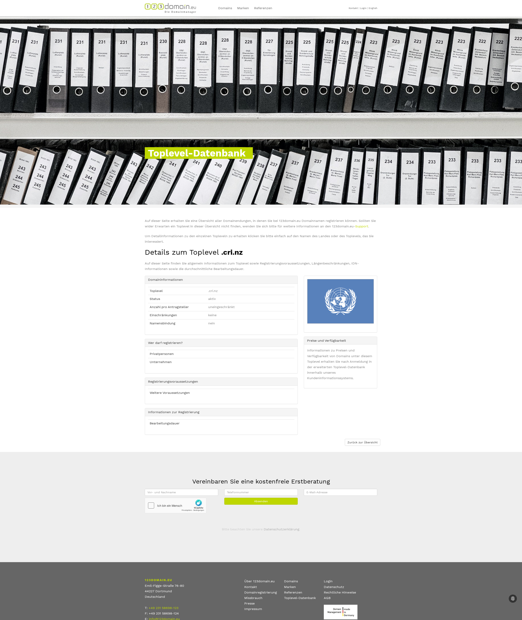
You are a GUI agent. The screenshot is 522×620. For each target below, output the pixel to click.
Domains (225, 8)
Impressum (253, 609)
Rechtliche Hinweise (340, 592)
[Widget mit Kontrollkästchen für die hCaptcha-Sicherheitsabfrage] (175, 505)
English (373, 8)
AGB (327, 598)
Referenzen (263, 8)
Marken (243, 8)
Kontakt (353, 8)
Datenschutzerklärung (281, 529)
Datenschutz (334, 587)
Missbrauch (253, 598)
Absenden (261, 501)
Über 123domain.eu (259, 581)
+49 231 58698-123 (163, 608)
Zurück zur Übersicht (362, 442)
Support (361, 226)
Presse (249, 603)
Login (363, 8)
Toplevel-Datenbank (300, 598)
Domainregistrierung (260, 592)
